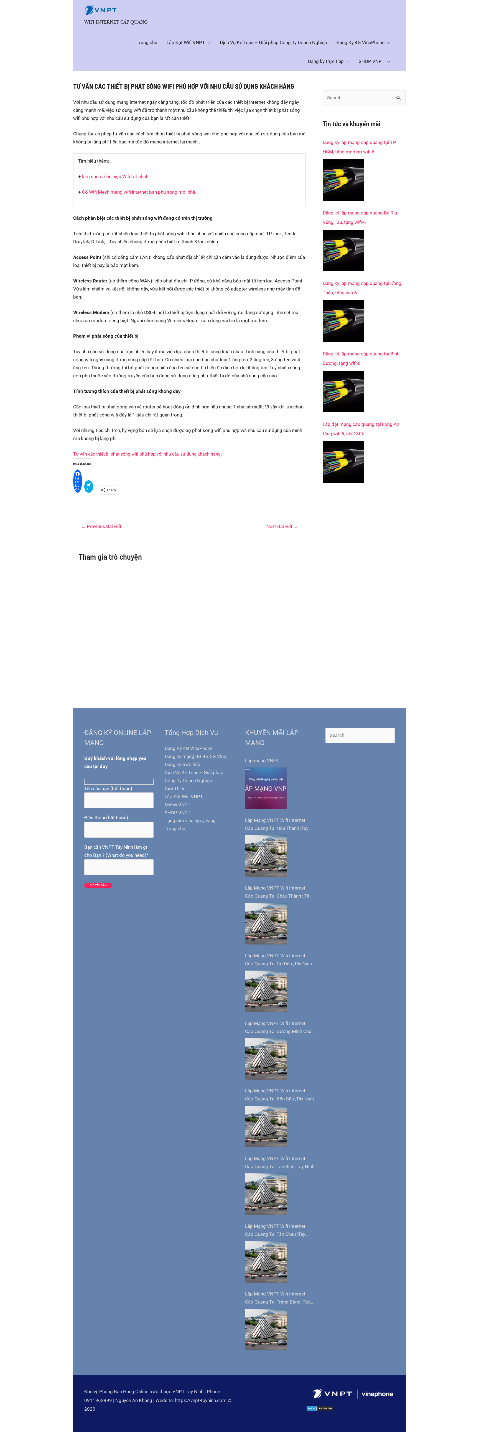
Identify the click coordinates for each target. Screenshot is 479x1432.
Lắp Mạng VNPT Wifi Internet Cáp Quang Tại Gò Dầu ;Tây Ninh (278, 959)
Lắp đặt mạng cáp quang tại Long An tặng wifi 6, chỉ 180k (361, 428)
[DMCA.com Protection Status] (320, 1408)
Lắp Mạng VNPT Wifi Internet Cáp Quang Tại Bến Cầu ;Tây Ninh (279, 1095)
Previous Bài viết (101, 526)
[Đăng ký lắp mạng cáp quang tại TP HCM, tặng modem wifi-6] (343, 180)
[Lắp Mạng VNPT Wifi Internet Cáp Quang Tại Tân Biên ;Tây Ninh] (266, 1194)
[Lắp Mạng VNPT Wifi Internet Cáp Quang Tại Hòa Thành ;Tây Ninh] (266, 856)
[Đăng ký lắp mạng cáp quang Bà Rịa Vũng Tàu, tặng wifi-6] (343, 250)
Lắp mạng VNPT (262, 760)
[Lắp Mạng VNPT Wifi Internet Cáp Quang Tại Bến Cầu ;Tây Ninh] (266, 1126)
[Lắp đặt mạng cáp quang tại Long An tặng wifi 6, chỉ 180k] (343, 462)
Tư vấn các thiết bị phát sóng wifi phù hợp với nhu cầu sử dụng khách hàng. (147, 454)
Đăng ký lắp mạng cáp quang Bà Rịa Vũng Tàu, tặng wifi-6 (360, 217)
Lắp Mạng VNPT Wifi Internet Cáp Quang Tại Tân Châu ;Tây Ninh (275, 1230)
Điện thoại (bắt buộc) (106, 817)
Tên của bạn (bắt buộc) (108, 788)
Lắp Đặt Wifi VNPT (184, 796)
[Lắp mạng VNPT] (266, 788)
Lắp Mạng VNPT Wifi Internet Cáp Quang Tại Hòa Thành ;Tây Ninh (277, 824)
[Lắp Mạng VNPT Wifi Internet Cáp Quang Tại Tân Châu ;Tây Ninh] (266, 1262)
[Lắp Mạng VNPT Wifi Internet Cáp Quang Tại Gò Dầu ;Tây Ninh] (266, 991)
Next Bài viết (282, 526)
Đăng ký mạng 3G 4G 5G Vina (195, 756)
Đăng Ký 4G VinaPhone (189, 748)
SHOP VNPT (177, 812)
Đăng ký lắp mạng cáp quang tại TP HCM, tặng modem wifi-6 (359, 147)
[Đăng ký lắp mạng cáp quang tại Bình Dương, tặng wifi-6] (343, 391)
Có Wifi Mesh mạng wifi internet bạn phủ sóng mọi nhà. (139, 192)
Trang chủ (175, 828)
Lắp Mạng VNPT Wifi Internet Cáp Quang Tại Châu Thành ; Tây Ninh (278, 892)
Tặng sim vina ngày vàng (190, 820)
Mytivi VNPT (177, 804)
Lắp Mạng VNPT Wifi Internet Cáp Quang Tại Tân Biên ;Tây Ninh (279, 1162)
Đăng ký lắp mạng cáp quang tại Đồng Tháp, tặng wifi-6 (362, 288)
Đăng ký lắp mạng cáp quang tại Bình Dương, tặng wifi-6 (361, 358)
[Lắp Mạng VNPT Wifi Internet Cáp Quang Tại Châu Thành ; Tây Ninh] (266, 923)
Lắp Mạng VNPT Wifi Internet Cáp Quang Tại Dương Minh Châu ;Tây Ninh (279, 1028)
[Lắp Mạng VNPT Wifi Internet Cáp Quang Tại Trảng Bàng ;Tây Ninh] (266, 1329)
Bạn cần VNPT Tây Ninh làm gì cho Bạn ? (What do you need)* (116, 851)
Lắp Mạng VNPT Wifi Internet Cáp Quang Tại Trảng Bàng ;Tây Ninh (277, 1298)
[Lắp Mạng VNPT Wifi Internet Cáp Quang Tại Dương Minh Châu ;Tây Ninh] (266, 1059)
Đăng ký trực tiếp (182, 764)
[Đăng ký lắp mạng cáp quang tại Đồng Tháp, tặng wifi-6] (343, 321)
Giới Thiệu (175, 788)
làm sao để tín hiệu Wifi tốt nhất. (115, 176)
